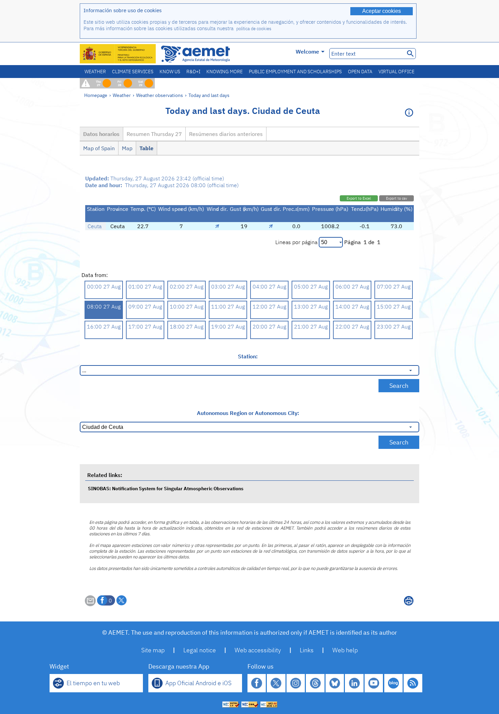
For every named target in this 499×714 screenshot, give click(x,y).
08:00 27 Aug (104, 306)
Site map (153, 650)
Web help (345, 650)
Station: (248, 356)
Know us (170, 71)
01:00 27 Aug (145, 286)
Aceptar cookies (381, 11)
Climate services (132, 71)
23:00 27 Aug (393, 326)
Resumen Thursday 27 (154, 134)
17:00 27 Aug (145, 326)
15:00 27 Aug (393, 306)
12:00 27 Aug (269, 306)
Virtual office (396, 71)
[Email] (90, 604)
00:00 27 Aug (104, 286)
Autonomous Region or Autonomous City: (248, 413)
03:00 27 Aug (228, 286)
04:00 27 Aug (269, 286)
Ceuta (94, 226)
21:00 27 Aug (311, 326)
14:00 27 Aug (352, 306)
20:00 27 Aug (269, 326)
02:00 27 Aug (186, 286)
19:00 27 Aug (228, 326)
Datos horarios (101, 134)
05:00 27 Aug (311, 286)
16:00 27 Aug (104, 326)
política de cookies (253, 29)
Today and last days (208, 95)
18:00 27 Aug (186, 326)
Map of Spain (99, 148)
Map (127, 148)
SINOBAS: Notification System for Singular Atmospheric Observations (165, 488)
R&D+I (193, 71)
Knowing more (224, 71)
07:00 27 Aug (393, 286)
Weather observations (159, 95)
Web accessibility (258, 650)
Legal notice (199, 650)
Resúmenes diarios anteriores (226, 134)
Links (307, 650)
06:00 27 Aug (352, 286)
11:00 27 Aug (228, 306)
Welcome (307, 51)
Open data (360, 71)
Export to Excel (359, 198)
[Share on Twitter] (121, 600)
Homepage (95, 95)
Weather (95, 71)
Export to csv (396, 198)
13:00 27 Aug (311, 306)
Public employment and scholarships (295, 71)
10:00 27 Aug (186, 306)
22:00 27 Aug (352, 326)
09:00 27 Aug (145, 306)
